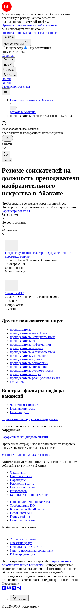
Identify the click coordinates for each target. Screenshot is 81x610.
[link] (9, 69)
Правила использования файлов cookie (29, 32)
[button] (6, 79)
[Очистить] (7, 138)
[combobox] (21, 129)
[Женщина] (11, 245)
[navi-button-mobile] (6, 91)
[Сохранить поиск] (6, 154)
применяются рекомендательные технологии (36, 563)
